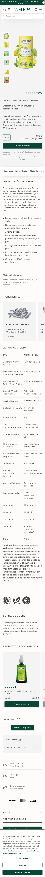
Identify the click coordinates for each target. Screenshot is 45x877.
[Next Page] (6, 88)
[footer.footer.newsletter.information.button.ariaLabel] (19, 739)
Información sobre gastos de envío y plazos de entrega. (22, 158)
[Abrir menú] (40, 9)
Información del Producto (14, 171)
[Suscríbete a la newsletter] (36, 747)
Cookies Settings (22, 858)
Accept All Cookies (22, 872)
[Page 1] (6, 35)
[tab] (6, 35)
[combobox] (7, 137)
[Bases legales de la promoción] (43, 2)
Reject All (22, 865)
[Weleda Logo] (22, 9)
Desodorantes (12, 16)
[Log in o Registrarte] (9, 9)
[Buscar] (4, 9)
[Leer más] (7, 600)
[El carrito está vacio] (36, 9)
